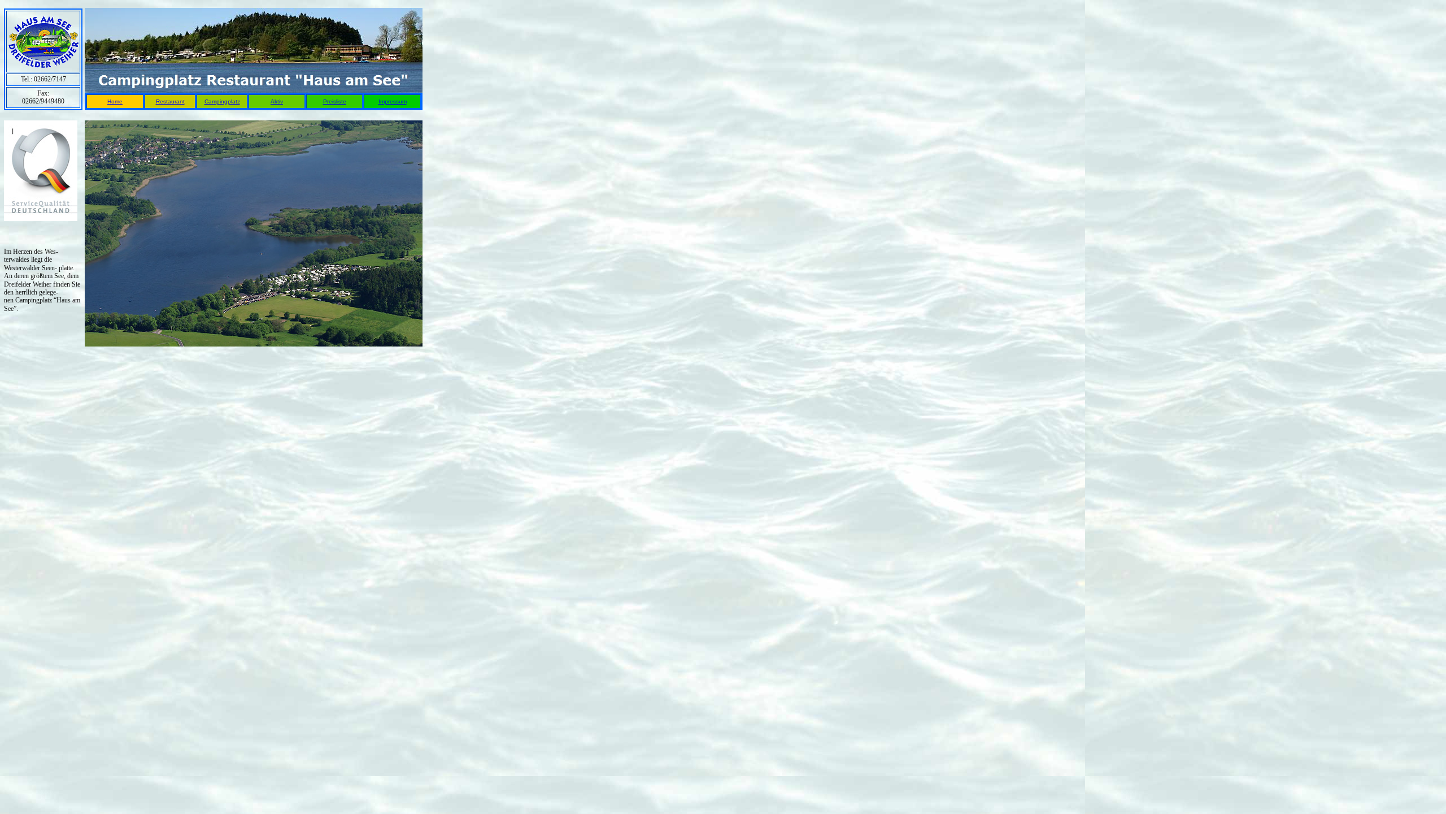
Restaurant (170, 101)
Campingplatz (222, 101)
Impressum (392, 101)
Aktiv (277, 101)
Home (115, 101)
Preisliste (334, 101)
